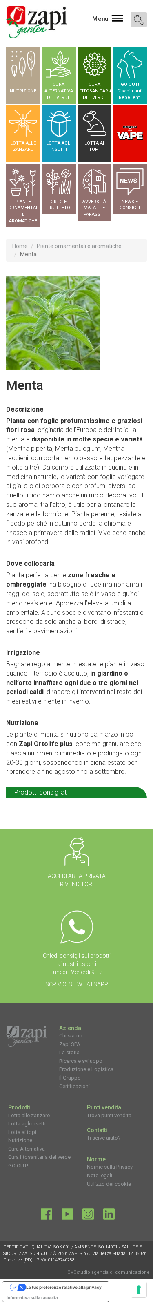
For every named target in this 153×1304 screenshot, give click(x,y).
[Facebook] (46, 1216)
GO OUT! (18, 1166)
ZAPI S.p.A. (80, 1253)
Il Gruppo (70, 1078)
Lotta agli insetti (27, 1123)
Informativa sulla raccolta (32, 1297)
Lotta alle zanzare (29, 1115)
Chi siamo (70, 1036)
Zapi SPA (69, 1044)
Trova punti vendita (109, 1115)
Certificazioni (74, 1086)
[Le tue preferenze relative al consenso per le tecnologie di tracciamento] (138, 1289)
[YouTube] (67, 1216)
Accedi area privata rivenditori (77, 880)
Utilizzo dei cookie (109, 1184)
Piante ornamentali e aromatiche (79, 246)
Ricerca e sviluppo (80, 1061)
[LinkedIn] (109, 1216)
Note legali (99, 1175)
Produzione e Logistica (86, 1069)
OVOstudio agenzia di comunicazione (108, 1272)
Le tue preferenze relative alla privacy (64, 1287)
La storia (69, 1052)
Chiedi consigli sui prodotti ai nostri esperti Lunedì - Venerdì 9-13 (77, 963)
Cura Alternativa (26, 1149)
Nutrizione (20, 1140)
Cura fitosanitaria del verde (39, 1157)
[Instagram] (88, 1216)
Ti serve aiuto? (104, 1138)
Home (20, 246)
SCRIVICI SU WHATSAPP (76, 984)
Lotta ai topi (22, 1132)
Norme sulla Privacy (110, 1167)
